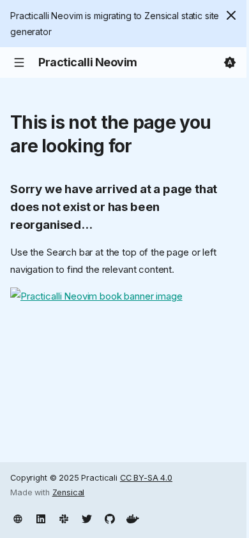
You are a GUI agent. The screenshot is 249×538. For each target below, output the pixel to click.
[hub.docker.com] (133, 517)
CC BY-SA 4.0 (146, 478)
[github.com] (110, 517)
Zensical (68, 492)
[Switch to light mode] (229, 62)
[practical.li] (18, 517)
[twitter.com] (87, 517)
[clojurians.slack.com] (64, 517)
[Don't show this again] (231, 15)
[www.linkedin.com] (41, 517)
